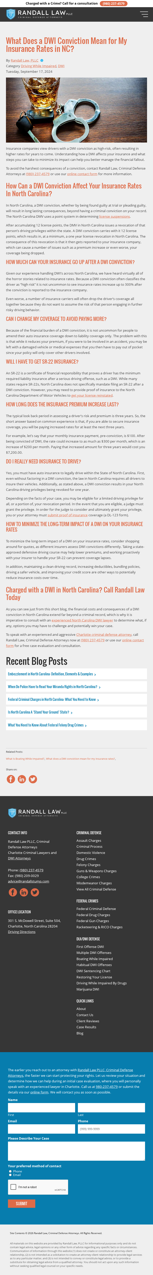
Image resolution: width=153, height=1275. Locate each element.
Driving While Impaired (38, 66)
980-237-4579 (107, 1086)
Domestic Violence (90, 852)
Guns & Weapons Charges (96, 871)
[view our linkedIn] (22, 779)
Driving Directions (21, 931)
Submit (21, 1203)
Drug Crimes (86, 858)
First (11, 1114)
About (81, 1008)
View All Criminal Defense (96, 889)
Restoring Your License (94, 977)
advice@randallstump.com (28, 881)
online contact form (82, 174)
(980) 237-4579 (114, 3)
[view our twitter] (33, 779)
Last (80, 1114)
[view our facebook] (11, 779)
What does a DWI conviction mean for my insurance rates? (80, 758)
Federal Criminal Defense (96, 908)
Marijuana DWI (87, 989)
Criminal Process (89, 846)
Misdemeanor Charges (94, 883)
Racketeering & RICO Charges (99, 927)
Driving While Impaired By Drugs (101, 983)
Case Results (86, 1027)
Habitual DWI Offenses (94, 964)
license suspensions (114, 216)
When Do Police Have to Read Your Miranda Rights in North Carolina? (53, 686)
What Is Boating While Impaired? (25, 758)
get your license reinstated (92, 395)
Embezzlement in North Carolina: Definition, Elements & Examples (50, 673)
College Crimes (88, 877)
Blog (79, 1033)
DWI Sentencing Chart (93, 971)
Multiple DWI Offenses (93, 952)
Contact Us (84, 1015)
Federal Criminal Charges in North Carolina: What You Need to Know (52, 699)
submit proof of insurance (68, 515)
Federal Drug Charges (93, 915)
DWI (61, 66)
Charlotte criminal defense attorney (103, 634)
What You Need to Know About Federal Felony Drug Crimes (46, 724)
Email (17, 1174)
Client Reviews (87, 1021)
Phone (17, 1171)
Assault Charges (88, 840)
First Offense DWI (90, 946)
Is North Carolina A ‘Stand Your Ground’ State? (39, 712)
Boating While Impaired (94, 958)
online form (39, 1092)
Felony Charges (88, 864)
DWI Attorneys (19, 858)
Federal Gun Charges (92, 921)
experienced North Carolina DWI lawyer (82, 620)
